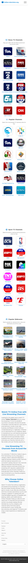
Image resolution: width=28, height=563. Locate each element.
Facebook (3, 526)
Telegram (3, 530)
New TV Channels (5, 523)
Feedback (3, 540)
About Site (3, 533)
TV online (3, 521)
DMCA (2, 535)
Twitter (2, 528)
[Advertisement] (14, 21)
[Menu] (25, 2)
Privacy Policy (4, 538)
